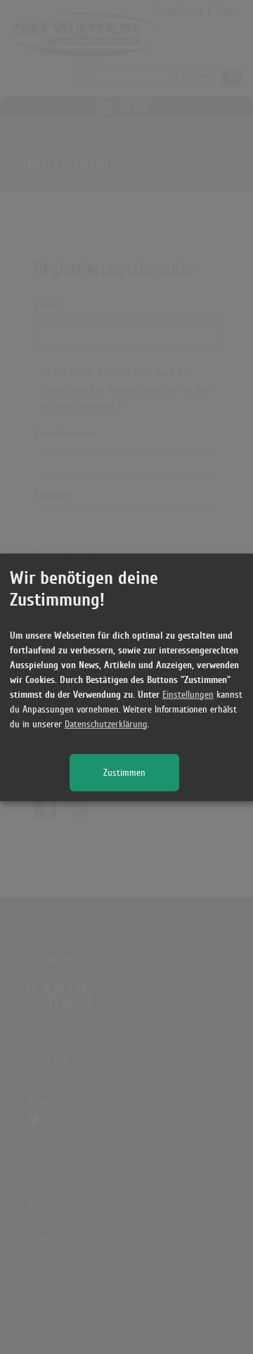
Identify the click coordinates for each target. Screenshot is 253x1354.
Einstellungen (188, 694)
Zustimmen (124, 772)
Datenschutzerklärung (106, 724)
